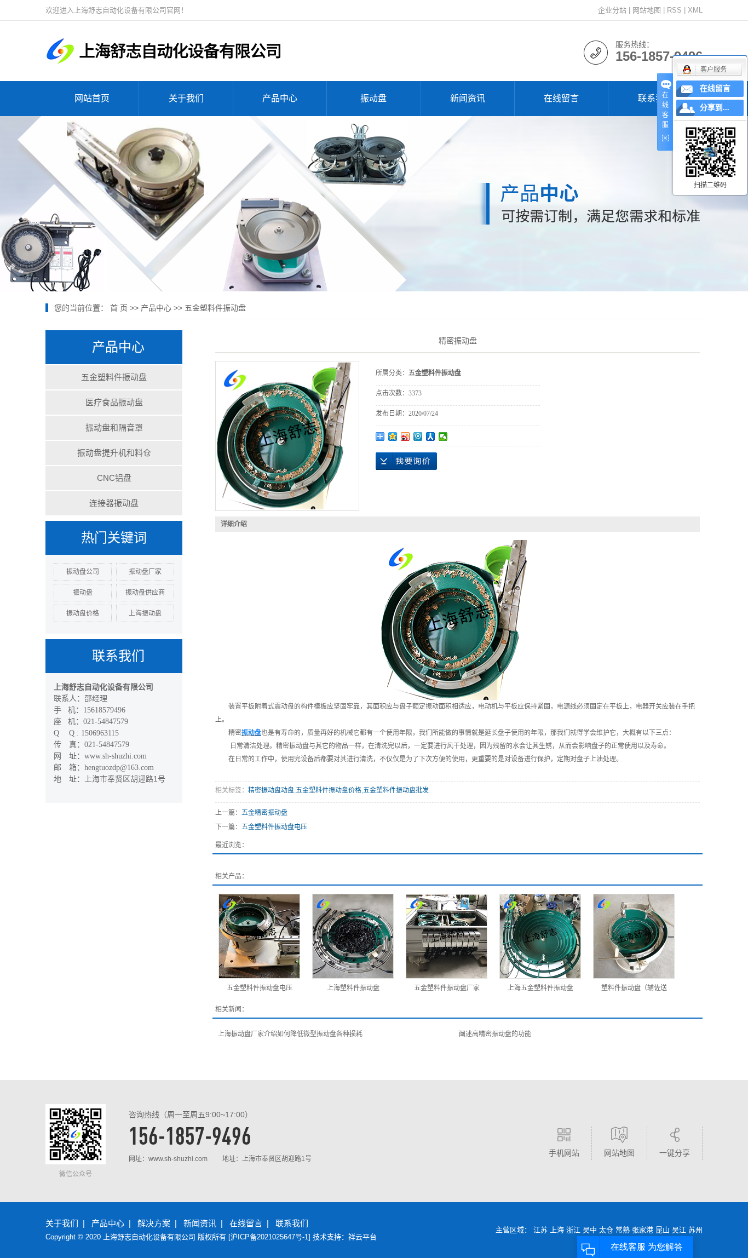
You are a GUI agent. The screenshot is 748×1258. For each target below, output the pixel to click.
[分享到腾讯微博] (418, 436)
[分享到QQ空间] (393, 436)
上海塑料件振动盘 (353, 988)
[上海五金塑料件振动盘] (540, 936)
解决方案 (153, 1223)
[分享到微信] (443, 436)
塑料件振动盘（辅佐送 (634, 988)
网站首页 (92, 98)
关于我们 (186, 98)
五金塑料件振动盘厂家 (447, 988)
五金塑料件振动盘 (215, 307)
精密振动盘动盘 (271, 790)
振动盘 (373, 98)
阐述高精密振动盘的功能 (495, 1034)
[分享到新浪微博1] (405, 436)
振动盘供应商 (145, 592)
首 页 (119, 307)
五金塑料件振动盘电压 (274, 827)
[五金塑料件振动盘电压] (259, 936)
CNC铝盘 (114, 477)
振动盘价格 (82, 613)
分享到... (714, 108)
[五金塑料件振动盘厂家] (446, 936)
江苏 (540, 1230)
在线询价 (406, 461)
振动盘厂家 (145, 572)
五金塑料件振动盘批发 (396, 790)
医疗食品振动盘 (114, 402)
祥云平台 (362, 1237)
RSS (674, 10)
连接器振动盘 (114, 503)
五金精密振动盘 (264, 813)
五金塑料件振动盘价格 (328, 790)
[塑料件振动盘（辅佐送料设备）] (634, 936)
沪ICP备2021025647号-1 (269, 1237)
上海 (557, 1230)
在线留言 (561, 98)
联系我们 (655, 98)
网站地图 (646, 10)
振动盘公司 (82, 572)
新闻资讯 (467, 98)
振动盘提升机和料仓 (114, 452)
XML (695, 10)
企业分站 (612, 10)
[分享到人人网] (430, 436)
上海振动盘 (145, 613)
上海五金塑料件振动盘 (540, 988)
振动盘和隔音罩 (114, 427)
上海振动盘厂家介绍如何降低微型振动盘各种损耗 (290, 1034)
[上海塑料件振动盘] (353, 936)
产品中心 (279, 98)
